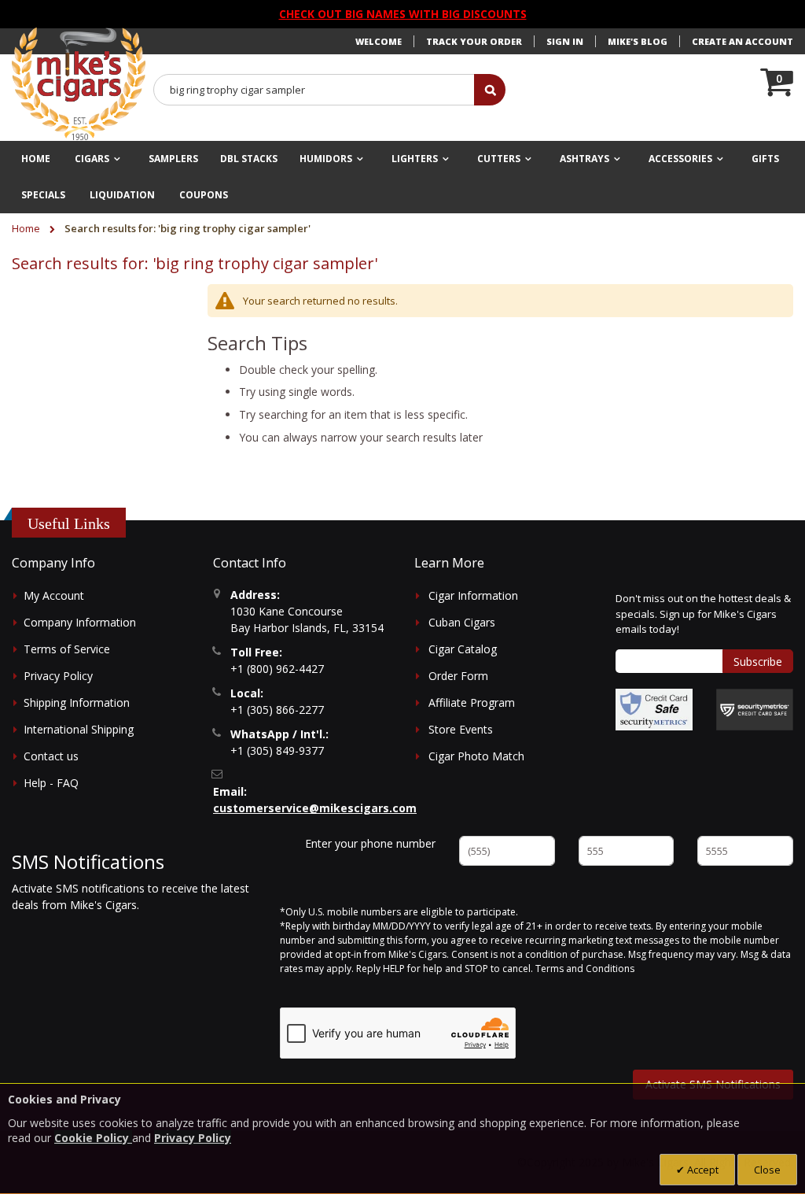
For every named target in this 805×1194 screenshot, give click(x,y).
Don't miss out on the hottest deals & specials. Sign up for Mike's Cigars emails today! (703, 613)
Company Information (80, 622)
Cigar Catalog (462, 648)
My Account (54, 595)
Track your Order (474, 41)
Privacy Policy (58, 675)
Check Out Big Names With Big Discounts (403, 13)
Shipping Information (77, 702)
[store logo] (78, 84)
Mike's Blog (637, 41)
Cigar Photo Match (476, 756)
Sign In (564, 41)
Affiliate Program (471, 702)
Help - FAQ (51, 782)
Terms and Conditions (584, 968)
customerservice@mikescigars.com (315, 807)
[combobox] (314, 89)
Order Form (458, 675)
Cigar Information (473, 595)
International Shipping (79, 729)
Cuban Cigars (461, 622)
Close (767, 1170)
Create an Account (742, 41)
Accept (702, 1170)
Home (27, 228)
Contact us (51, 756)
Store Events (460, 729)
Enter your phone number (370, 843)
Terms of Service (67, 648)
